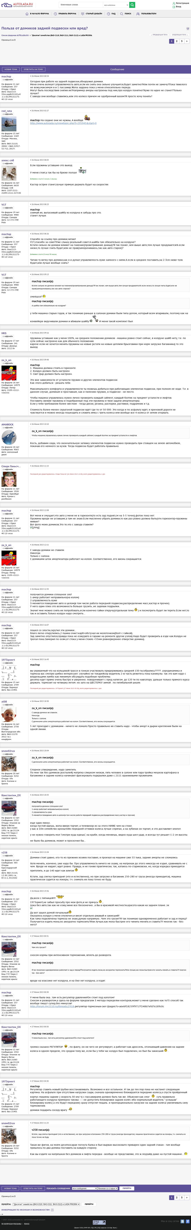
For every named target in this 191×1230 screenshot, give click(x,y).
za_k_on (6, 360)
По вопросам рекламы (11, 1224)
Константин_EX (11, 795)
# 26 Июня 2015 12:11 (39, 545)
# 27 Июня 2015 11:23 (39, 1123)
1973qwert (8, 659)
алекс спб (7, 160)
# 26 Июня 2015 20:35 (39, 795)
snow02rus (8, 751)
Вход (178, 7)
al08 (4, 701)
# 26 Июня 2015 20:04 (39, 750)
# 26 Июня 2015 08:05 (39, 160)
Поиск (128, 14)
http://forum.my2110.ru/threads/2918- (52, 1006)
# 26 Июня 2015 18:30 (39, 701)
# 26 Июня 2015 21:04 (39, 852)
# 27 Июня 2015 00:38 (39, 992)
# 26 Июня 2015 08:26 (39, 234)
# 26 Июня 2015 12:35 (39, 589)
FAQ (113, 14)
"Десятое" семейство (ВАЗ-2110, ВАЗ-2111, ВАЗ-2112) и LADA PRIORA (61, 35)
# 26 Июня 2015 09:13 (39, 274)
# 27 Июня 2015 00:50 (39, 1026)
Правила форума (67, 14)
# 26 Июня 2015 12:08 (39, 510)
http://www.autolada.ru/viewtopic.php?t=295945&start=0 (63, 123)
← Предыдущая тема (159, 35)
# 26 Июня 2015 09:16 (39, 333)
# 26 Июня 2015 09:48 (39, 360)
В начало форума (39, 14)
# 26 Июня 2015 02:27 (39, 110)
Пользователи (148, 14)
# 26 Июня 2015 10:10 (39, 424)
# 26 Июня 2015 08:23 (39, 204)
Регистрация (182, 3)
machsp (6, 76)
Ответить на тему (33, 69)
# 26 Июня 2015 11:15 (39, 466)
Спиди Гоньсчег (11, 466)
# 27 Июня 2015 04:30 (39, 1081)
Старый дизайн (94, 14)
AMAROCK (7, 424)
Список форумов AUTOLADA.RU (15, 35)
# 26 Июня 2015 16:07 (39, 625)
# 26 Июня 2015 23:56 (39, 891)
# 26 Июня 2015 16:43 (39, 659)
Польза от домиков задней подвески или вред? (44, 28)
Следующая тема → (180, 35)
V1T (3, 204)
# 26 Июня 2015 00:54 (39, 76)
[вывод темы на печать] (188, 30)
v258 (4, 852)
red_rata (6, 111)
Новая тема (11, 69)
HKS (3, 333)
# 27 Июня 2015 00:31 (39, 936)
